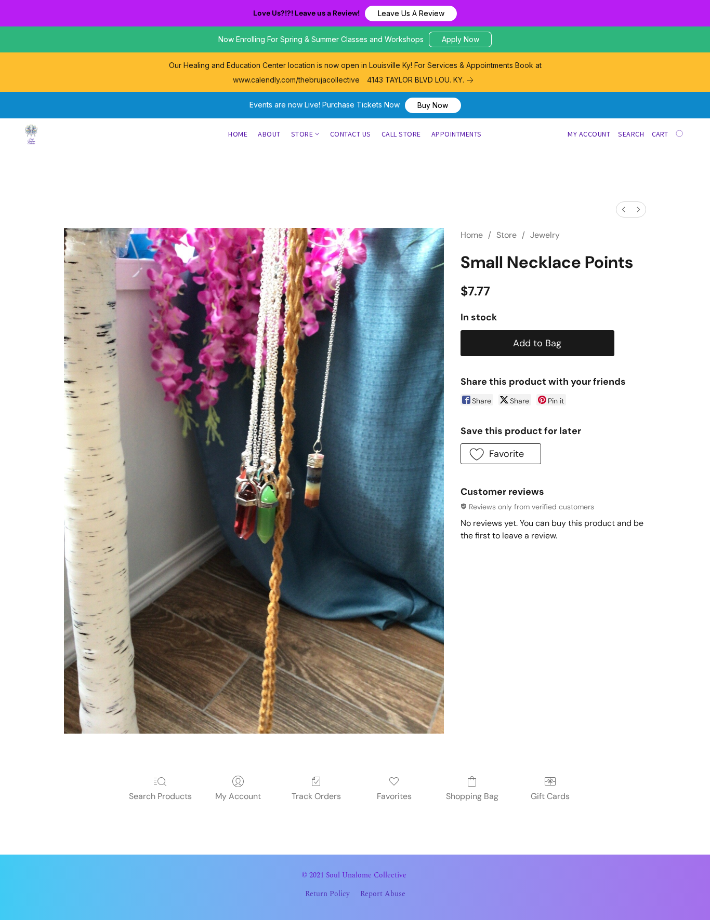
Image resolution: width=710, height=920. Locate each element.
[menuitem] (623, 209)
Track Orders (316, 796)
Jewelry (545, 234)
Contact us (350, 134)
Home (237, 134)
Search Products (160, 796)
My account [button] (589, 134)
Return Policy (327, 894)
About (269, 134)
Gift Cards (550, 796)
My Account (238, 796)
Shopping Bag (472, 796)
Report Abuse (382, 894)
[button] (411, 13)
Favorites (394, 796)
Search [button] (631, 134)
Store (303, 134)
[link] (422, 80)
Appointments (456, 134)
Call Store (401, 134)
